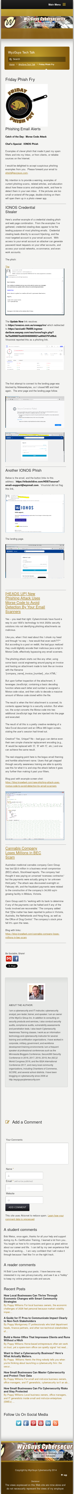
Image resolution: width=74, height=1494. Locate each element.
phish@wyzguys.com (16, 173)
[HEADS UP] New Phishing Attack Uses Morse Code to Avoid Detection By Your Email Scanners (25, 602)
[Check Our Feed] (55, 1425)
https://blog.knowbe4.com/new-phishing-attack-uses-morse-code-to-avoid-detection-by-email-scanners (32, 784)
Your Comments (14, 1139)
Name (10, 1169)
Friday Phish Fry (20, 79)
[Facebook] (15, 959)
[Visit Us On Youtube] (40, 1425)
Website (10, 1193)
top (65, 1475)
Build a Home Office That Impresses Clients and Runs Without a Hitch (37, 1338)
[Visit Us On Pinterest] (33, 1425)
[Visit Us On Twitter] (18, 1425)
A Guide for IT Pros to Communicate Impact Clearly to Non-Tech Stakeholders (35, 1319)
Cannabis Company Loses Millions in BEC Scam (23, 852)
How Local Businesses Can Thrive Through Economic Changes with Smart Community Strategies (30, 1299)
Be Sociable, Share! (15, 953)
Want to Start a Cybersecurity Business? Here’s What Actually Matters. (33, 1354)
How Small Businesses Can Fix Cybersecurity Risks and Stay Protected (36, 1389)
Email (19, 1181)
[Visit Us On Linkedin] (48, 1425)
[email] (9, 959)
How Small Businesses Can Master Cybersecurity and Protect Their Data (34, 1373)
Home (12, 64)
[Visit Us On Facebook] (26, 1425)
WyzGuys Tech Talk (26, 64)
